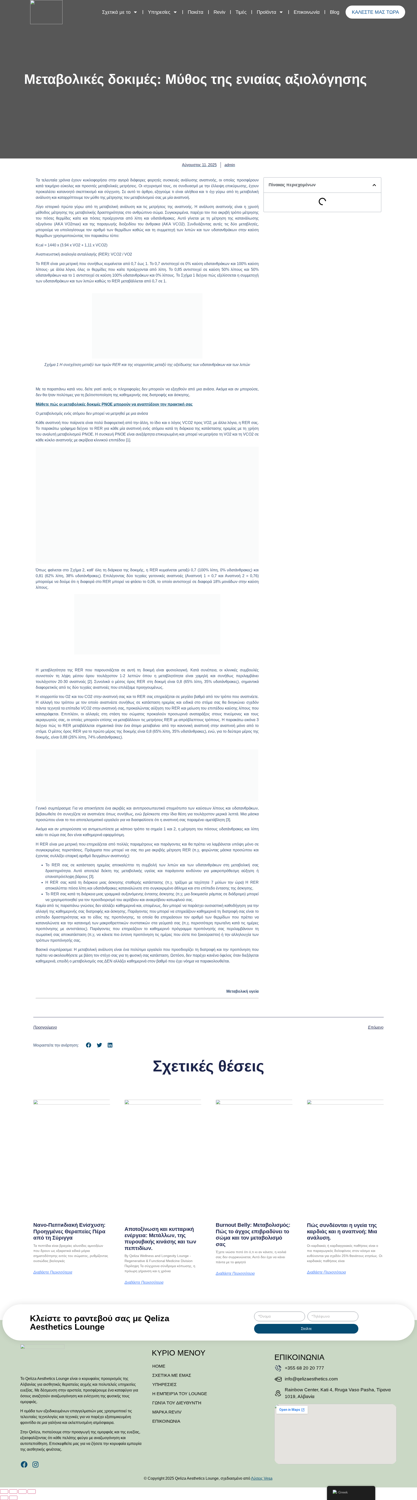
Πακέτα (195, 12)
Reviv (219, 12)
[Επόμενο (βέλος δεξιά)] (13, 1498)
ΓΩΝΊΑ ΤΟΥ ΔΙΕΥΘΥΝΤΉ (176, 1402)
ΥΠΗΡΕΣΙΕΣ (164, 1384)
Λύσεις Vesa (261, 1478)
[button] (374, 185)
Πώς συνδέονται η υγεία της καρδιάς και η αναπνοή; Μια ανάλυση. (342, 1231)
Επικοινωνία (307, 12)
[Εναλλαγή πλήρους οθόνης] (13, 1491)
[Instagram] (35, 1464)
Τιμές (241, 12)
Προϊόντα (266, 12)
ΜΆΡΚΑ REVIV (166, 1412)
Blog (334, 12)
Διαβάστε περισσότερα (52, 1272)
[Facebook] (24, 1464)
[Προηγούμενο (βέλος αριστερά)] (4, 1498)
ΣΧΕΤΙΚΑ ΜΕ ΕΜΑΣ (171, 1375)
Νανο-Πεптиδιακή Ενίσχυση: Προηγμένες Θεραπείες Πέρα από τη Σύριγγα (69, 1231)
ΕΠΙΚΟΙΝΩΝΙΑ (166, 1421)
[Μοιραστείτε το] (22, 1491)
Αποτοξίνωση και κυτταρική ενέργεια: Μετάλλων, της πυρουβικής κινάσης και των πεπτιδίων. (160, 1238)
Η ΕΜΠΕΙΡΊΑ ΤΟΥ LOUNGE (179, 1393)
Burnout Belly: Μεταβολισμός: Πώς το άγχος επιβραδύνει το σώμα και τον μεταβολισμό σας (253, 1234)
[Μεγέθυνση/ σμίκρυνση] (4, 1491)
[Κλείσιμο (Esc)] (32, 1491)
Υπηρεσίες (159, 12)
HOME (158, 1366)
